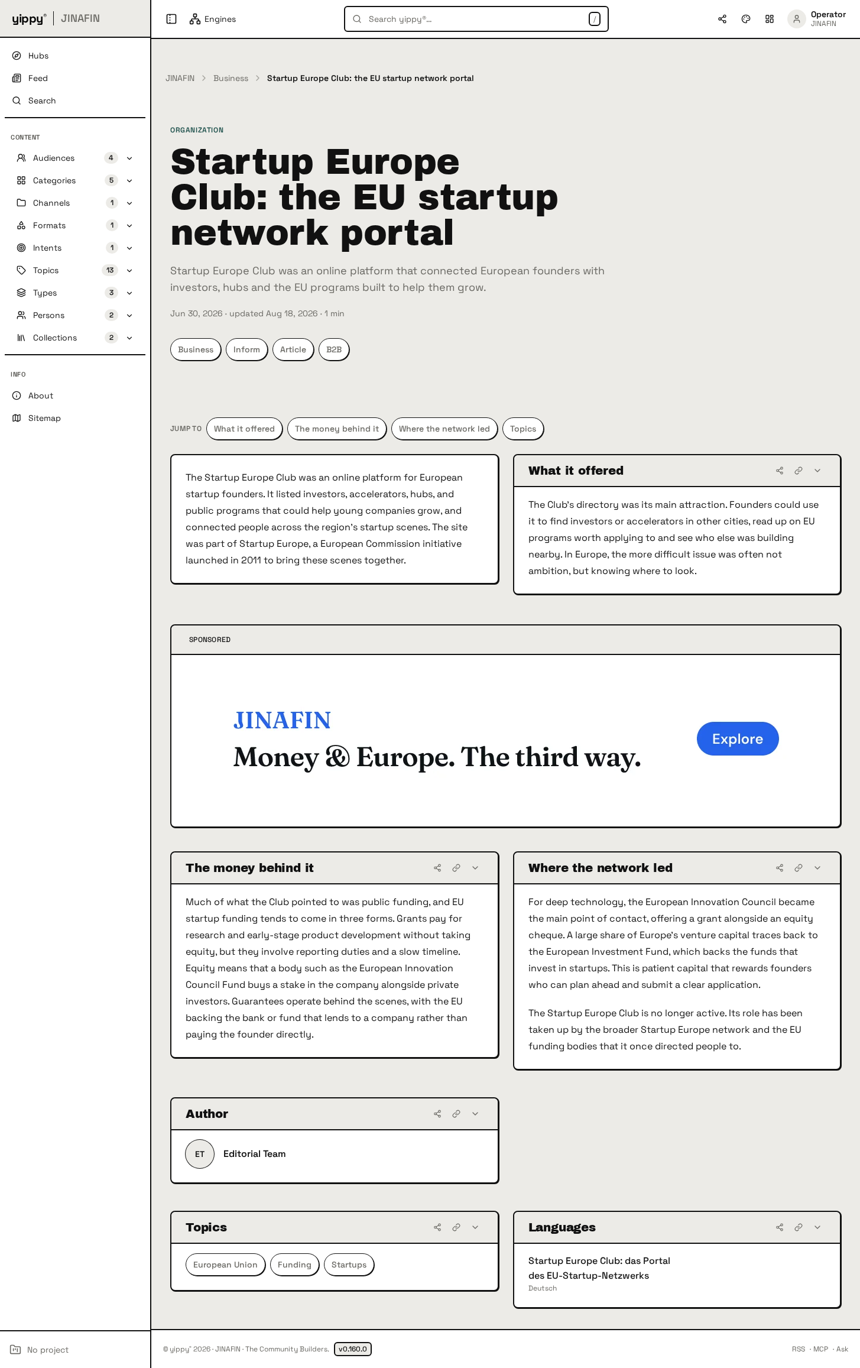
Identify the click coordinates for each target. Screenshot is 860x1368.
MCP (820, 1349)
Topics (523, 428)
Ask (842, 1349)
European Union (225, 1264)
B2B (334, 349)
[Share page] (722, 19)
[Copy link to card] (798, 470)
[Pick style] (746, 19)
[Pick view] (769, 19)
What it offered (244, 428)
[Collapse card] (817, 470)
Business (230, 78)
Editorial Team (254, 1153)
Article (293, 349)
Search (42, 100)
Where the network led (444, 428)
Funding (294, 1264)
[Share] (779, 470)
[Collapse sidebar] (171, 19)
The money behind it (337, 428)
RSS (798, 1349)
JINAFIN (179, 78)
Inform (246, 349)
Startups (349, 1264)
